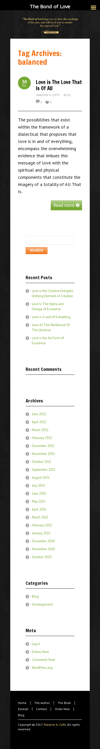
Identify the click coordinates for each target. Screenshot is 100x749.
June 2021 (39, 493)
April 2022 (39, 422)
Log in (36, 644)
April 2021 (39, 509)
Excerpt (23, 709)
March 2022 (40, 430)
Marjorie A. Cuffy (48, 95)
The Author (42, 703)
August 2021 (41, 477)
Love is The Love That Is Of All (59, 85)
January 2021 (41, 533)
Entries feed (40, 652)
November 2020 (43, 549)
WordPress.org (42, 667)
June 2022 (39, 414)
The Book (64, 703)
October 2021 (41, 462)
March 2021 (40, 517)
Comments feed (43, 660)
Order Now (62, 709)
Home (22, 703)
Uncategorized (42, 604)
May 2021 (39, 501)
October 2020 (41, 557)
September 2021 (43, 469)
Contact (41, 709)
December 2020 (43, 541)
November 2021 (43, 454)
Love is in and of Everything (51, 317)
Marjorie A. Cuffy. (55, 724)
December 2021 (43, 446)
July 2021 (38, 485)
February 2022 (42, 438)
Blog (67, 95)
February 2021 (42, 525)
